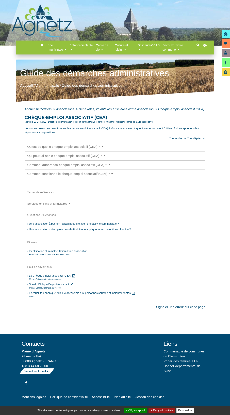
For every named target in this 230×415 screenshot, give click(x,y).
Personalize (185, 410)
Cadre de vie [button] (102, 47)
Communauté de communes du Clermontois (184, 353)
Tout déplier (196, 138)
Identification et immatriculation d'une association (58, 251)
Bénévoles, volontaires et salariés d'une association (117, 109)
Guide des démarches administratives (91, 85)
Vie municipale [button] (56, 47)
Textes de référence (39, 192)
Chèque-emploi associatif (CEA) (181, 109)
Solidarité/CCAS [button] (149, 45)
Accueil (26, 85)
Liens (170, 343)
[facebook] (26, 383)
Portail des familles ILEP (181, 361)
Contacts (33, 343)
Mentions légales (34, 397)
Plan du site (122, 397)
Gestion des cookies (149, 397)
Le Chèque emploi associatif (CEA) (52, 275)
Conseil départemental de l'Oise (182, 368)
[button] (42, 46)
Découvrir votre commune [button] (172, 47)
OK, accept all (136, 410)
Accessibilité (101, 397)
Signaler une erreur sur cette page (180, 307)
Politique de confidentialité (69, 397)
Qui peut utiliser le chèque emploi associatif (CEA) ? (65, 156)
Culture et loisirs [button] (121, 47)
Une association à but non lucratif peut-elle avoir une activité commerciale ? (74, 223)
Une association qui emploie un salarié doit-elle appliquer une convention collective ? (80, 229)
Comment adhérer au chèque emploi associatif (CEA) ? (67, 165)
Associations (65, 109)
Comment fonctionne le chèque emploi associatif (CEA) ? (69, 174)
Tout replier (178, 138)
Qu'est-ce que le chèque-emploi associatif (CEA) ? (64, 146)
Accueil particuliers (39, 109)
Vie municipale (47, 85)
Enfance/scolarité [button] (81, 45)
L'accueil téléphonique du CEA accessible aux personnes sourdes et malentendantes (82, 293)
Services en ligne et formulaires (47, 203)
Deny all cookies (162, 410)
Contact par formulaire (37, 371)
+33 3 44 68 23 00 (35, 366)
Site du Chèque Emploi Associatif (51, 284)
